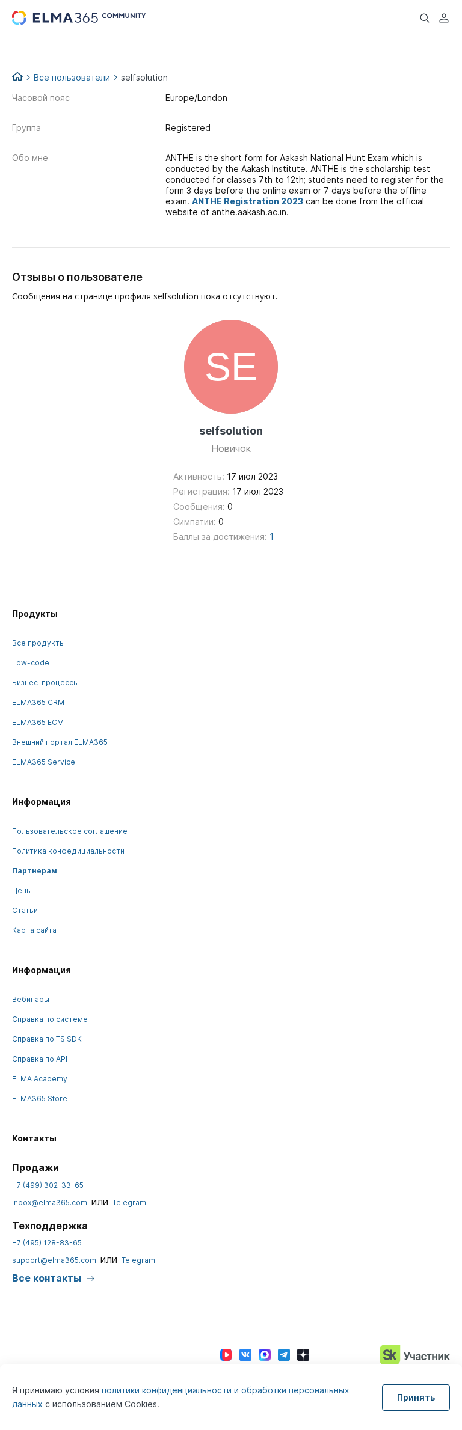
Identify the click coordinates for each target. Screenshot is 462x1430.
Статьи (25, 910)
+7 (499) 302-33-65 (48, 1185)
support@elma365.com (54, 1260)
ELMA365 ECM (38, 722)
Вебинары (30, 999)
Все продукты (38, 642)
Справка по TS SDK (47, 1038)
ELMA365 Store (39, 1098)
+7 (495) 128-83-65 (47, 1242)
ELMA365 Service (43, 761)
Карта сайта (34, 930)
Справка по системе (50, 1019)
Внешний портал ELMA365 (60, 742)
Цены (22, 890)
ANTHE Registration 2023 (247, 201)
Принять (416, 1397)
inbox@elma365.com (49, 1202)
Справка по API (39, 1058)
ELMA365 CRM (38, 702)
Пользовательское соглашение (70, 831)
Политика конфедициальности (68, 850)
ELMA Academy (39, 1078)
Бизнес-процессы (45, 682)
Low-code (30, 662)
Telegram (129, 1202)
